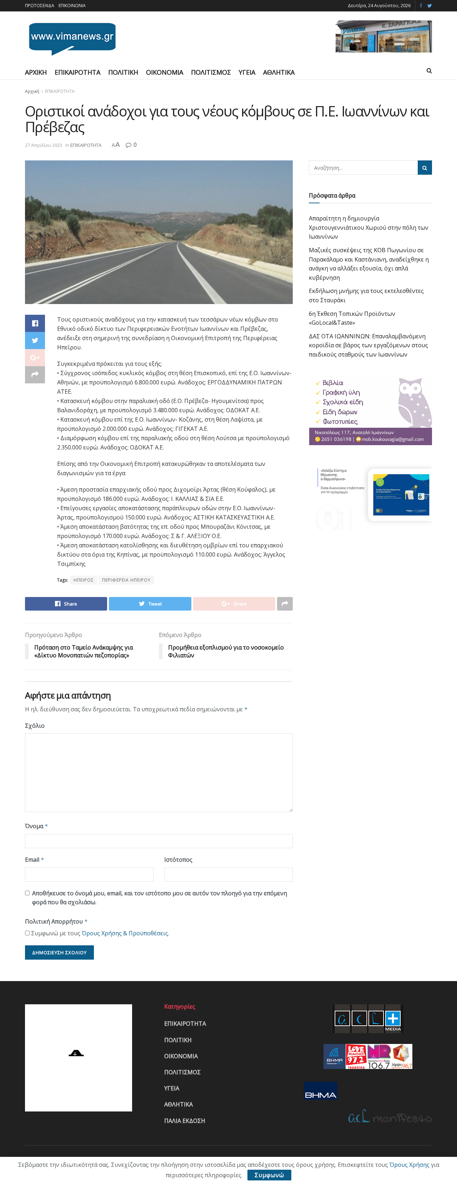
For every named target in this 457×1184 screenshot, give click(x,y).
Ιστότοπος (178, 860)
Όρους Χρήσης (410, 1165)
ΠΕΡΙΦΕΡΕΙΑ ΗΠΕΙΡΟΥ (126, 580)
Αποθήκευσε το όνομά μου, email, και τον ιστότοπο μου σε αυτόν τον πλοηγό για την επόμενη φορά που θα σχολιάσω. (159, 897)
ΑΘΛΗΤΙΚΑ (279, 72)
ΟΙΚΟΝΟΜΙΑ (164, 72)
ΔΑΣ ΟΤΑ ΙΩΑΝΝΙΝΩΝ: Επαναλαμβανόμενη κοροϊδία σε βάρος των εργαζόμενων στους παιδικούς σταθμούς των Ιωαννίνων (368, 345)
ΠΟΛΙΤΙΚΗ (123, 72)
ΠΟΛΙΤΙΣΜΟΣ (211, 72)
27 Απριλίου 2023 (43, 145)
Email (34, 860)
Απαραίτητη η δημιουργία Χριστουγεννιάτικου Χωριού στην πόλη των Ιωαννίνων (368, 227)
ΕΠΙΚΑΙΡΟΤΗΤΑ (77, 72)
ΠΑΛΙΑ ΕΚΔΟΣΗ (184, 1121)
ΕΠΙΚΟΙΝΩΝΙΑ (72, 6)
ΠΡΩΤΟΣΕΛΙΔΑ (39, 6)
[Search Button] (425, 167)
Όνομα (36, 826)
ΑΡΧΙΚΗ (36, 72)
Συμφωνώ (269, 1175)
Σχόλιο (35, 726)
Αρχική (32, 91)
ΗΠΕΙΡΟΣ (84, 580)
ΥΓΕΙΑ (247, 72)
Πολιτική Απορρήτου (56, 921)
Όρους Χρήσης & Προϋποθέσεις (125, 933)
